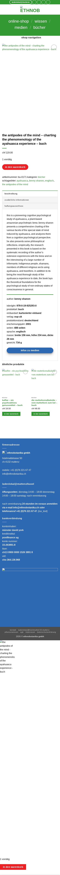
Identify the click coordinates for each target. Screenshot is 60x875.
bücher (39, 27)
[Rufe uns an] (48, 2)
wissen (41, 21)
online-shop (18, 21)
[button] (4, 9)
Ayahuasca (22, 180)
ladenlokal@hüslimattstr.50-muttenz (34, 630)
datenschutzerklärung (46, 632)
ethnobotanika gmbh (18, 453)
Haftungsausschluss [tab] (14, 206)
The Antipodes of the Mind (15, 184)
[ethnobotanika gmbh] (30, 9)
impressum (30, 632)
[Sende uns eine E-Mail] (43, 2)
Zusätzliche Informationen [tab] (17, 200)
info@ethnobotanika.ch (14, 474)
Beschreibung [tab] (11, 194)
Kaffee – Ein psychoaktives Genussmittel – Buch (12, 402)
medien (21, 27)
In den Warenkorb (15, 167)
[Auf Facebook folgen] (34, 2)
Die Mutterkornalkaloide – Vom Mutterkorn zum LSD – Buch (44, 402)
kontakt (13, 630)
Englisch (49, 180)
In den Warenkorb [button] (11, 414)
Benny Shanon (36, 180)
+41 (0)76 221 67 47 (20, 470)
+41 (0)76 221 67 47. (27, 511)
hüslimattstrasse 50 (12, 458)
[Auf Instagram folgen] (39, 2)
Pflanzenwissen (11, 632)
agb (22, 632)
